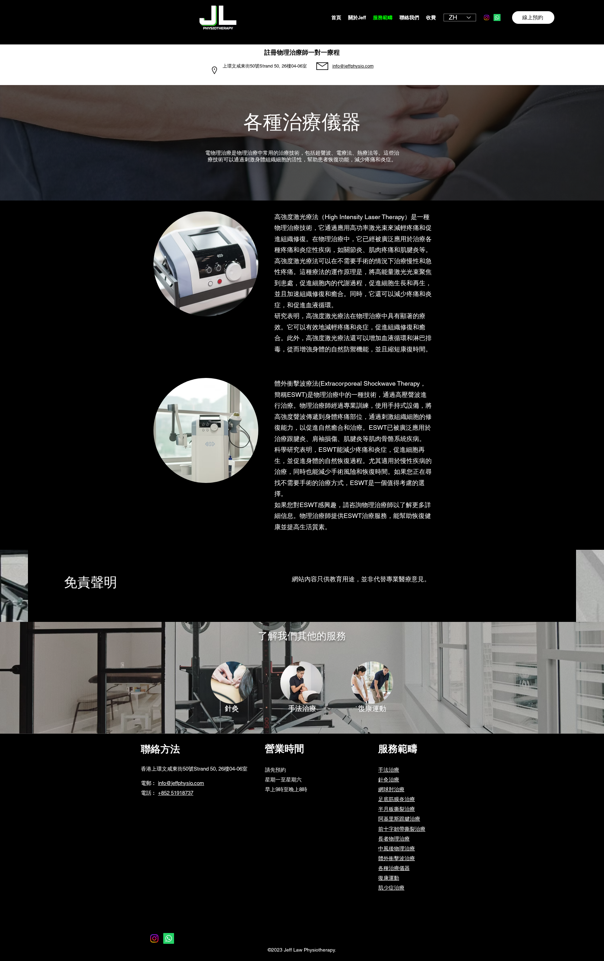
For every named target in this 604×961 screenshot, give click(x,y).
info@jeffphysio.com (181, 783)
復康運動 (388, 878)
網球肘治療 (391, 789)
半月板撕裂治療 (396, 809)
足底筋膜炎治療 (396, 799)
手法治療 (388, 770)
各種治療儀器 (394, 868)
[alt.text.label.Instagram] (486, 17)
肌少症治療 (391, 888)
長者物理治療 (394, 839)
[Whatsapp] (497, 17)
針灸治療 (388, 780)
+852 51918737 (175, 793)
